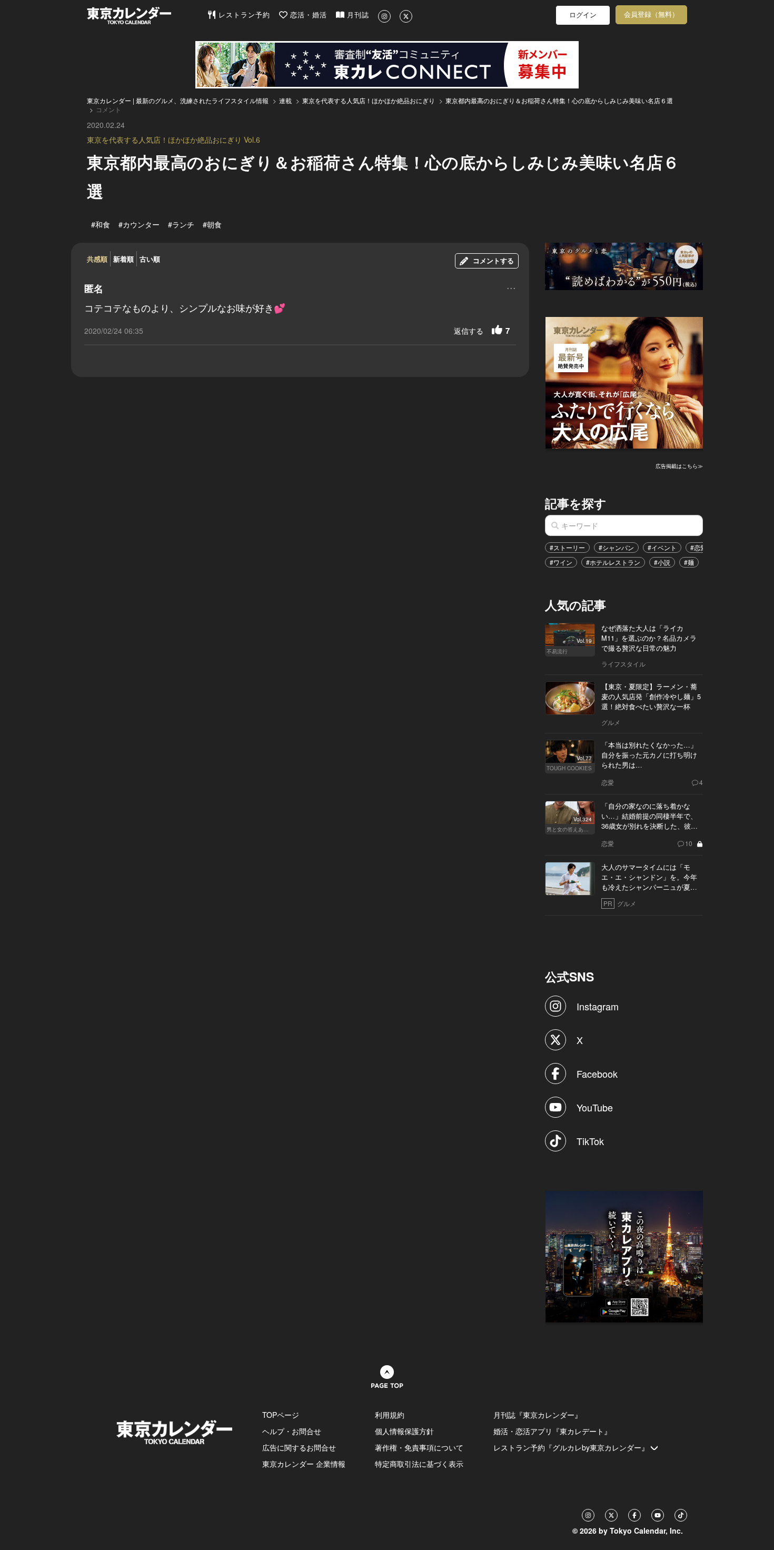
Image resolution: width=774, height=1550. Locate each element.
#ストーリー (567, 547)
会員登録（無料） (651, 14)
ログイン (583, 15)
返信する (468, 330)
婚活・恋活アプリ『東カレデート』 (552, 1431)
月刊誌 (356, 15)
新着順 (123, 259)
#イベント (662, 547)
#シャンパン (616, 547)
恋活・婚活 (307, 15)
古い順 (150, 259)
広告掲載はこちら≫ (679, 466)
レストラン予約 (243, 15)
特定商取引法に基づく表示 (419, 1463)
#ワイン (561, 562)
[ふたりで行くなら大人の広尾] (624, 381)
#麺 (689, 562)
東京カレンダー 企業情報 (303, 1463)
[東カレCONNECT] (387, 64)
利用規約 (389, 1414)
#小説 (662, 562)
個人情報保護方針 (404, 1431)
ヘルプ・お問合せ (291, 1431)
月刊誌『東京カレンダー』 (537, 1414)
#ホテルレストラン (613, 562)
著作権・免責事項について (419, 1447)
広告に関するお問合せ (299, 1447)
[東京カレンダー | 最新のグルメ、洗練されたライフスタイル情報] (147, 15)
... (511, 287)
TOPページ (280, 1414)
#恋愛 (698, 547)
